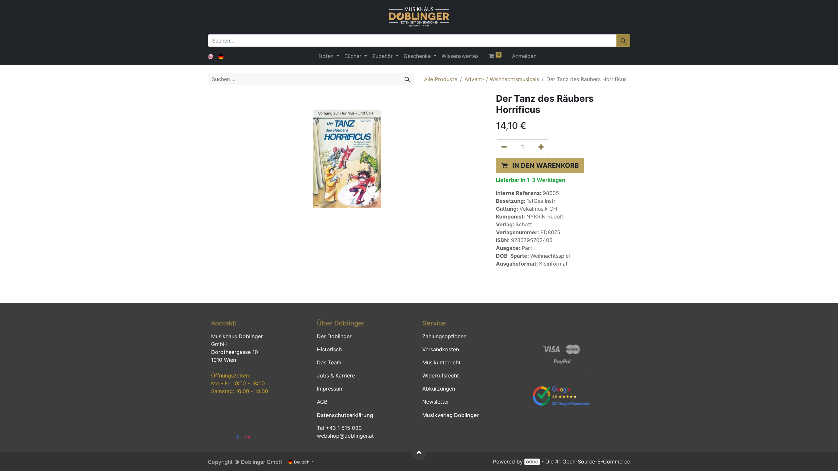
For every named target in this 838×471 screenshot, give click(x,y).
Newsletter (435, 401)
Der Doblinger (334, 336)
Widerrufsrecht (440, 375)
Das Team (329, 362)
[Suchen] (623, 40)
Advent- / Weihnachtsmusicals (502, 79)
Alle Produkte (440, 79)
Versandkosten (440, 349)
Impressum (330, 388)
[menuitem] (460, 55)
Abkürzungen (438, 388)
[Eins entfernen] (504, 147)
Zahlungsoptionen (444, 336)
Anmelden (524, 56)
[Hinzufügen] (541, 147)
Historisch (329, 349)
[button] (540, 165)
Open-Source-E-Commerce (596, 461)
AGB (322, 401)
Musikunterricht (441, 362)
